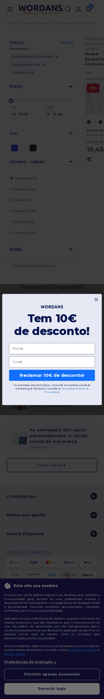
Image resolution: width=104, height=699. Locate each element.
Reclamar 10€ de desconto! (52, 375)
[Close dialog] (96, 300)
